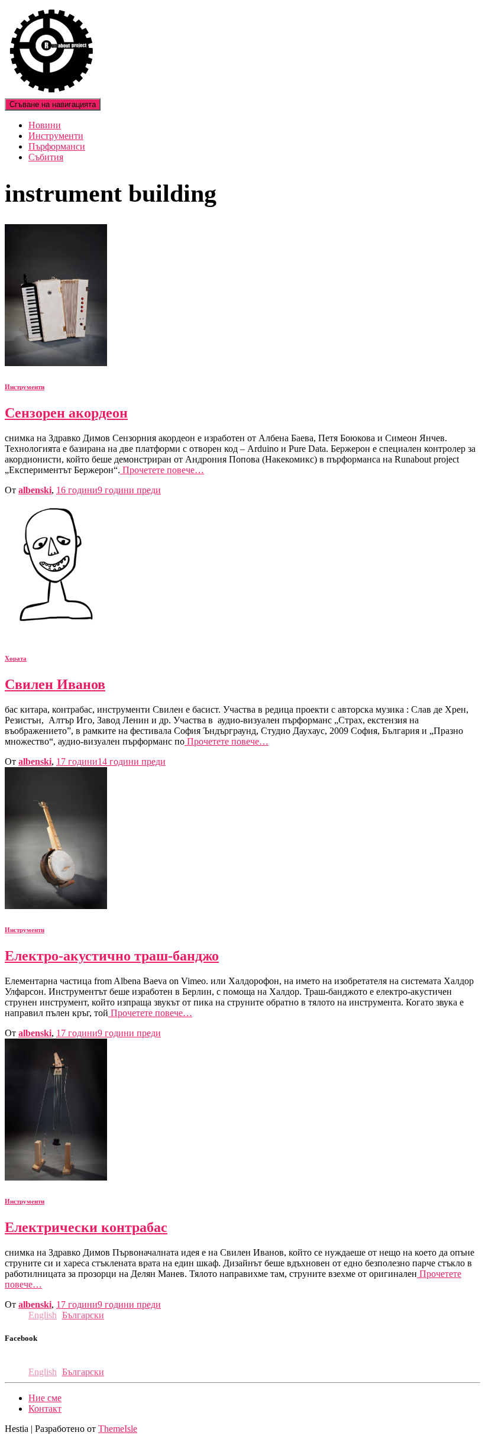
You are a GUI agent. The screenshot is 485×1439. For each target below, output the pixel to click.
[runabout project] (51, 93)
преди (108, 490)
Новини (44, 125)
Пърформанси (56, 146)
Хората (16, 658)
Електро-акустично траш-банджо (112, 955)
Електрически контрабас (86, 1227)
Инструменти (55, 136)
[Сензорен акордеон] (56, 363)
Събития (45, 157)
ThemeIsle (117, 1429)
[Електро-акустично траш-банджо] (56, 906)
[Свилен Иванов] (53, 634)
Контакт (45, 1409)
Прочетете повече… (162, 470)
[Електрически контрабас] (56, 1177)
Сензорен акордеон (66, 413)
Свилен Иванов (55, 684)
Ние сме (45, 1398)
